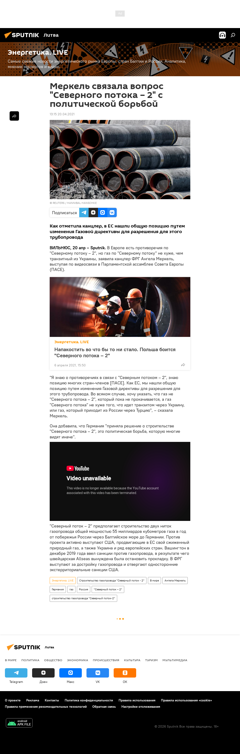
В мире (154, 580)
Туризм (151, 660)
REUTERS (58, 203)
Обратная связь (104, 706)
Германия (58, 589)
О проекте (13, 700)
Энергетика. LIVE (71, 342)
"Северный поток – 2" (108, 589)
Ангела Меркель (175, 580)
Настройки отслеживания (140, 706)
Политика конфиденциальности (89, 700)
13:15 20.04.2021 (62, 114)
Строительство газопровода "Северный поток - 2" (111, 580)
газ (71, 589)
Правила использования (137, 700)
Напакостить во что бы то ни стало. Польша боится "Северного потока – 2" (115, 352)
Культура (132, 660)
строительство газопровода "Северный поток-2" (83, 598)
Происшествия (106, 660)
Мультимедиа (174, 660)
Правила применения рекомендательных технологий (46, 706)
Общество (53, 660)
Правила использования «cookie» (186, 700)
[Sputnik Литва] (23, 39)
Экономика (77, 660)
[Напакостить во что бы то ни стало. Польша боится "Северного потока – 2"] (120, 307)
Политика (30, 660)
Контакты (52, 700)
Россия (83, 589)
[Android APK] (19, 723)
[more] (183, 364)
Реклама (32, 700)
